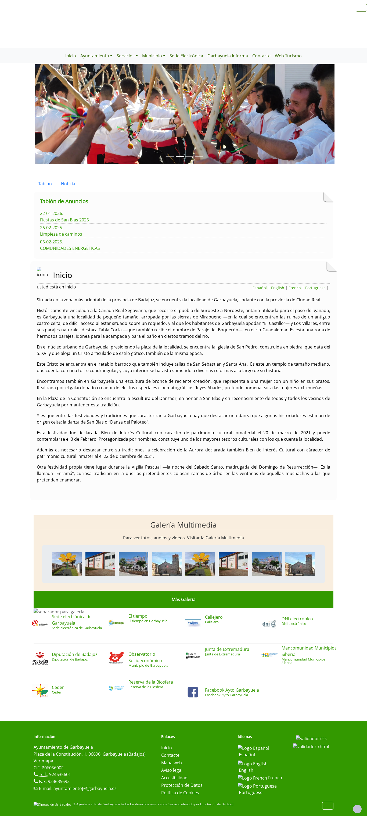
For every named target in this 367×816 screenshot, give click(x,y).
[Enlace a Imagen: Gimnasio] (100, 563)
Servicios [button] (126, 56)
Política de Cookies (180, 793)
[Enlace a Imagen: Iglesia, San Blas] (167, 563)
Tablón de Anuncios (64, 201)
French (295, 287)
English (277, 287)
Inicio (70, 56)
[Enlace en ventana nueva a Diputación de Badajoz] (53, 804)
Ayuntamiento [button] (94, 56)
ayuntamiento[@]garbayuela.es (85, 788)
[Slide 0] (170, 157)
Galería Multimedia (183, 525)
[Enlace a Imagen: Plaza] (133, 563)
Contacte (261, 56)
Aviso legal (171, 770)
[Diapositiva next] (312, 114)
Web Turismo (288, 56)
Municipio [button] (152, 56)
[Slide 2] (189, 157)
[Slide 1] (180, 157)
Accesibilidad (174, 778)
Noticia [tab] (68, 184)
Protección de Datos (182, 785)
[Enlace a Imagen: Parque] (67, 563)
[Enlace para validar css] (311, 738)
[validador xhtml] (311, 746)
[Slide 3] (199, 157)
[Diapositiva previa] (57, 114)
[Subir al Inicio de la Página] (357, 809)
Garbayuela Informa (227, 56)
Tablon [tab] (45, 184)
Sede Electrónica (186, 56)
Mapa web (171, 763)
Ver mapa (43, 761)
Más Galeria (184, 599)
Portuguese (315, 287)
